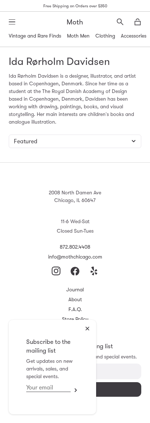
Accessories (133, 35)
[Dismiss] (87, 328)
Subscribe (75, 390)
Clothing (105, 35)
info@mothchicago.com (75, 256)
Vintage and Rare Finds (35, 35)
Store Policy (75, 319)
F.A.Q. (75, 309)
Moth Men (78, 35)
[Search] (120, 21)
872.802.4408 (75, 247)
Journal (75, 289)
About (75, 299)
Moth (75, 22)
